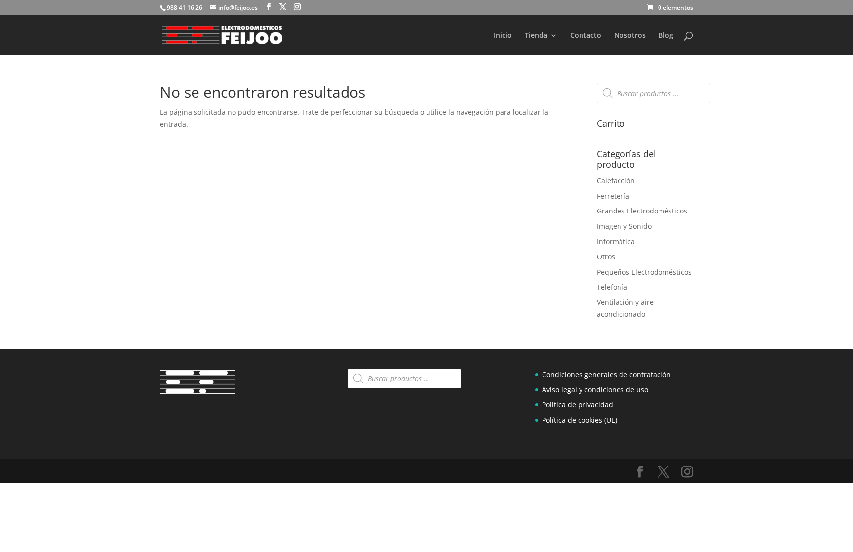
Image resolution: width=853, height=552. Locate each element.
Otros (606, 256)
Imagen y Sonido (624, 226)
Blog (666, 36)
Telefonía (612, 287)
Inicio (503, 36)
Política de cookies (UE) (579, 420)
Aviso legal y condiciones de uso (595, 389)
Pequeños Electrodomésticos (644, 272)
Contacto (585, 36)
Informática (616, 241)
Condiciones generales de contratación (606, 374)
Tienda (536, 36)
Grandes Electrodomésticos (642, 210)
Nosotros (630, 36)
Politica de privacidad (577, 404)
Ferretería (613, 196)
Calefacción (616, 180)
